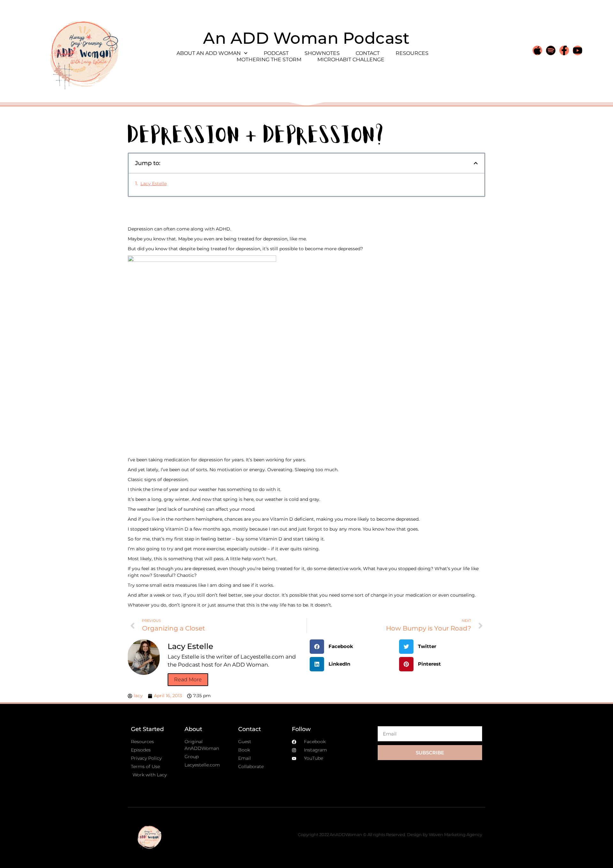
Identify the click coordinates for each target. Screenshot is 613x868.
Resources (412, 53)
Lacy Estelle (153, 183)
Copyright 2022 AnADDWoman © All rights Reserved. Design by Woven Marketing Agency (390, 834)
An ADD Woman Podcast (306, 38)
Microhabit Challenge (350, 60)
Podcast (276, 53)
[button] (475, 163)
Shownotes (322, 53)
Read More (188, 679)
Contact (368, 53)
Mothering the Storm (269, 60)
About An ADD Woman (209, 53)
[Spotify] (551, 50)
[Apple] (537, 50)
